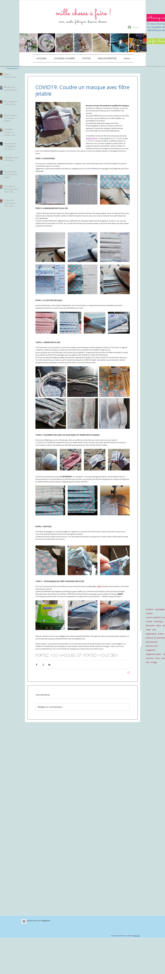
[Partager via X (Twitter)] (43, 664)
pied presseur (152, 642)
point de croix (152, 646)
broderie (149, 609)
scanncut (150, 658)
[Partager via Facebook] (36, 664)
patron (161, 634)
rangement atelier (153, 654)
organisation (151, 634)
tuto (163, 658)
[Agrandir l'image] (50, 190)
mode (148, 629)
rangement (150, 650)
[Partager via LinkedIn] (49, 664)
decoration (150, 625)
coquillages (160, 609)
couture (149, 613)
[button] (64, 58)
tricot (157, 658)
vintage (154, 662)
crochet (149, 621)
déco (159, 625)
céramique (158, 621)
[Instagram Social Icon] (24, 921)
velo (147, 662)
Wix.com (137, 936)
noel (154, 629)
